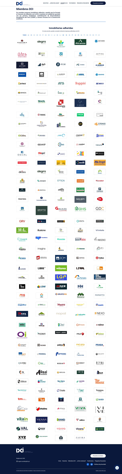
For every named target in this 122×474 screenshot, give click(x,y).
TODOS (24, 35)
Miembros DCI (64, 3)
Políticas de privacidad (100, 464)
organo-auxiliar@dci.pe (24, 461)
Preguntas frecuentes (83, 3)
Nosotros (45, 3)
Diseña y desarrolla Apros (101, 470)
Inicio (59, 461)
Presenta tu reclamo (98, 3)
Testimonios (72, 3)
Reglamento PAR (20, 458)
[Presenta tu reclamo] (117, 468)
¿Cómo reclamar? (54, 3)
